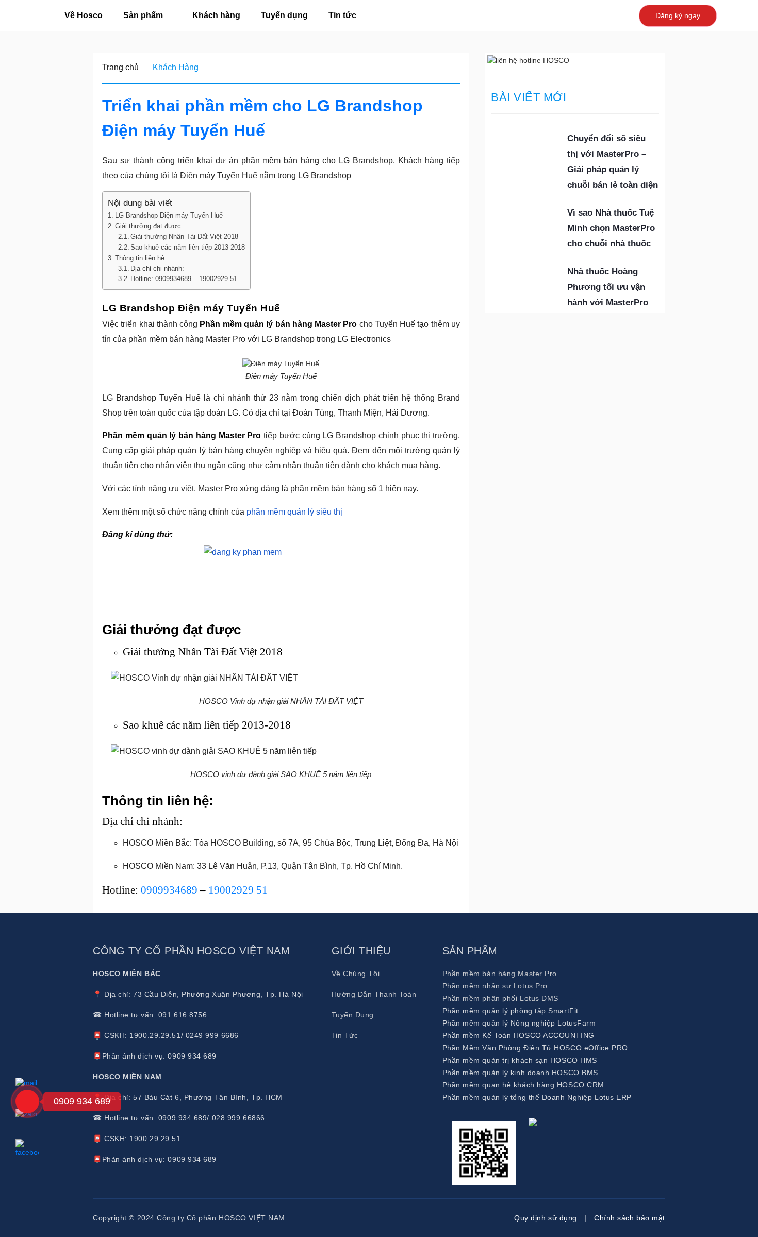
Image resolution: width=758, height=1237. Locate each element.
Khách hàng (216, 15)
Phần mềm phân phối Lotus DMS (500, 998)
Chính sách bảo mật (629, 1218)
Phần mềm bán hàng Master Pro (499, 973)
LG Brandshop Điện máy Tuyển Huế (169, 215)
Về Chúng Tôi (356, 973)
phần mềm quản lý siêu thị (294, 511)
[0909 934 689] (27, 1101)
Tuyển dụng (284, 15)
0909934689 (169, 890)
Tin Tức (345, 1035)
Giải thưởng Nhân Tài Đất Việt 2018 (184, 236)
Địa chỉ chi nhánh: (157, 268)
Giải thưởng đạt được (148, 226)
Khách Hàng (176, 67)
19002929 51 (238, 890)
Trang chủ (120, 67)
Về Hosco (83, 15)
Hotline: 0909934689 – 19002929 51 (183, 279)
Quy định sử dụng (545, 1218)
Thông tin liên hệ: (141, 258)
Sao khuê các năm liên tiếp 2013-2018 (187, 247)
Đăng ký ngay (677, 15)
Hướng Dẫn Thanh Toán (374, 994)
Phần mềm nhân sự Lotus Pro (495, 986)
